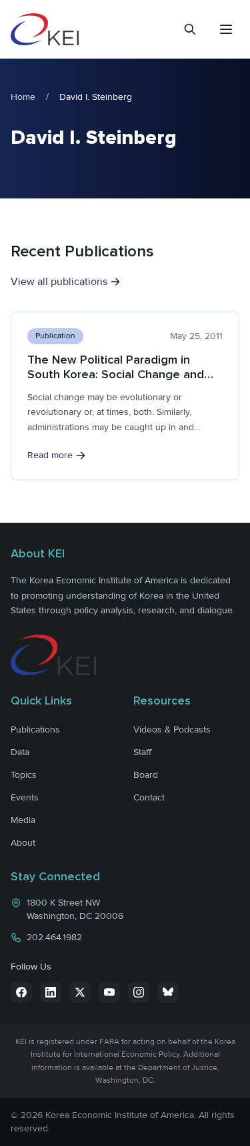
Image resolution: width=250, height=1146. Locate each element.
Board (145, 774)
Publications (35, 729)
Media (23, 820)
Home (23, 97)
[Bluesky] (168, 992)
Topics (24, 774)
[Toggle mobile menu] (226, 29)
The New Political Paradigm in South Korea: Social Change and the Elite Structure (115, 374)
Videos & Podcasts (172, 729)
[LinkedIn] (50, 992)
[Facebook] (21, 992)
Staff (142, 752)
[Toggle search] (190, 29)
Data (20, 752)
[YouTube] (109, 992)
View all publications (59, 281)
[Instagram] (138, 992)
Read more (50, 455)
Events (25, 797)
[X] (80, 992)
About (23, 842)
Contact (149, 797)
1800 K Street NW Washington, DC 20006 (75, 909)
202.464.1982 (54, 937)
